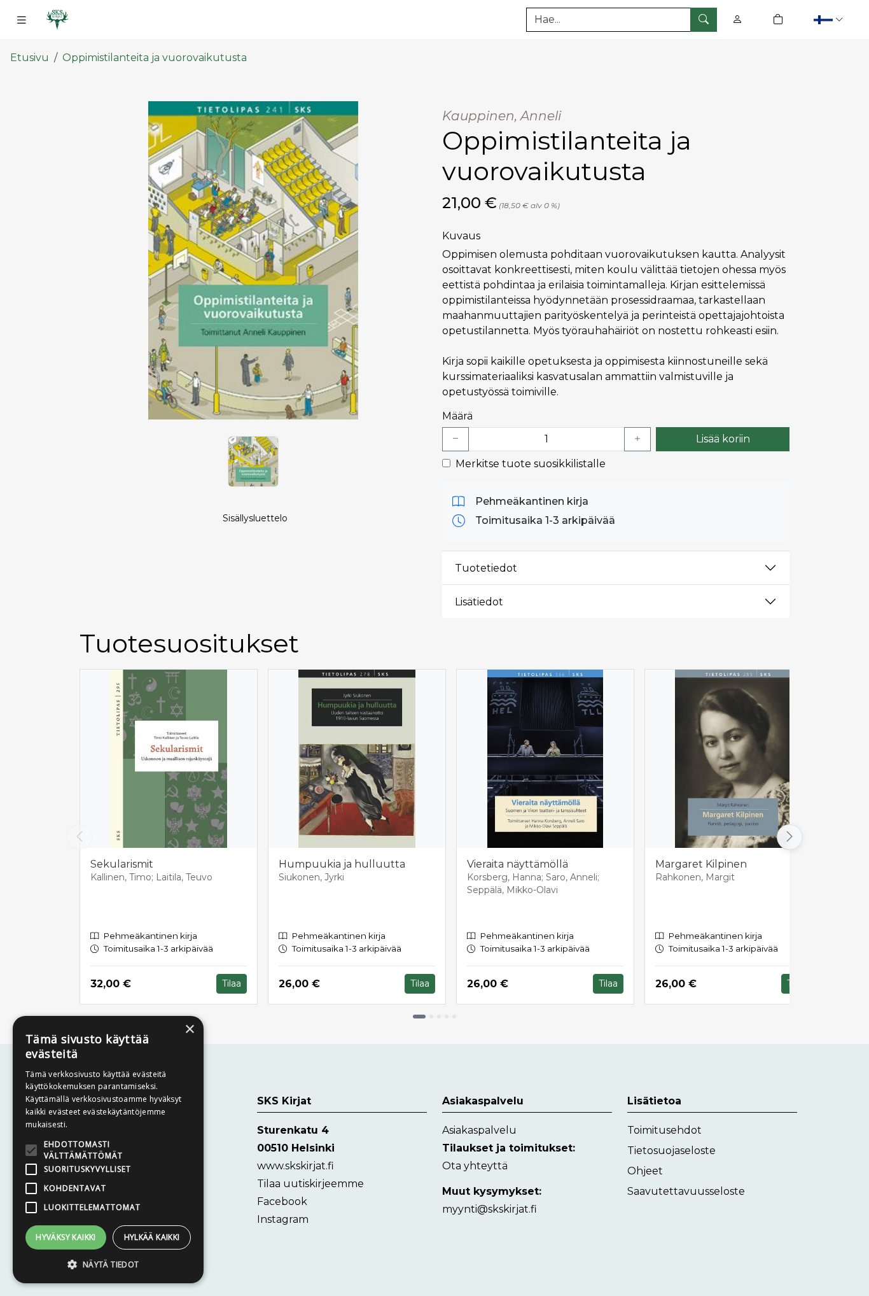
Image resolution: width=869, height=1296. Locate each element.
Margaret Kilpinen (701, 864)
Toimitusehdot (664, 1130)
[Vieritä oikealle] (791, 837)
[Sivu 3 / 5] (439, 1016)
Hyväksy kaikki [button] (66, 1237)
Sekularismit (121, 864)
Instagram (283, 1219)
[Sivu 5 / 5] (454, 1016)
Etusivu (29, 58)
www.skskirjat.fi (295, 1166)
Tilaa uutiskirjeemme (310, 1184)
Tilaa (231, 983)
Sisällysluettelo (255, 518)
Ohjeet (645, 1171)
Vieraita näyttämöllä (517, 864)
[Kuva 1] (253, 461)
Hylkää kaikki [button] (152, 1237)
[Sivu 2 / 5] (431, 1016)
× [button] (189, 1029)
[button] (830, 19)
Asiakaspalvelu (479, 1130)
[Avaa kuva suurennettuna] (253, 260)
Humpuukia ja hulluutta (342, 864)
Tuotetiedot (486, 568)
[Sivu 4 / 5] (446, 1016)
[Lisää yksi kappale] (637, 439)
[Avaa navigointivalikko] (22, 19)
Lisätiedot (479, 602)
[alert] (108, 1149)
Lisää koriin (723, 439)
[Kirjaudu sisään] (737, 19)
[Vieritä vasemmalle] (79, 837)
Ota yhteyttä (475, 1166)
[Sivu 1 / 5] (419, 1016)
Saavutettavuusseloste (686, 1191)
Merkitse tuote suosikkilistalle (530, 464)
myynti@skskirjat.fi (489, 1209)
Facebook (282, 1201)
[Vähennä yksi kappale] (455, 439)
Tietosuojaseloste (671, 1151)
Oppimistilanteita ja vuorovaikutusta (154, 58)
